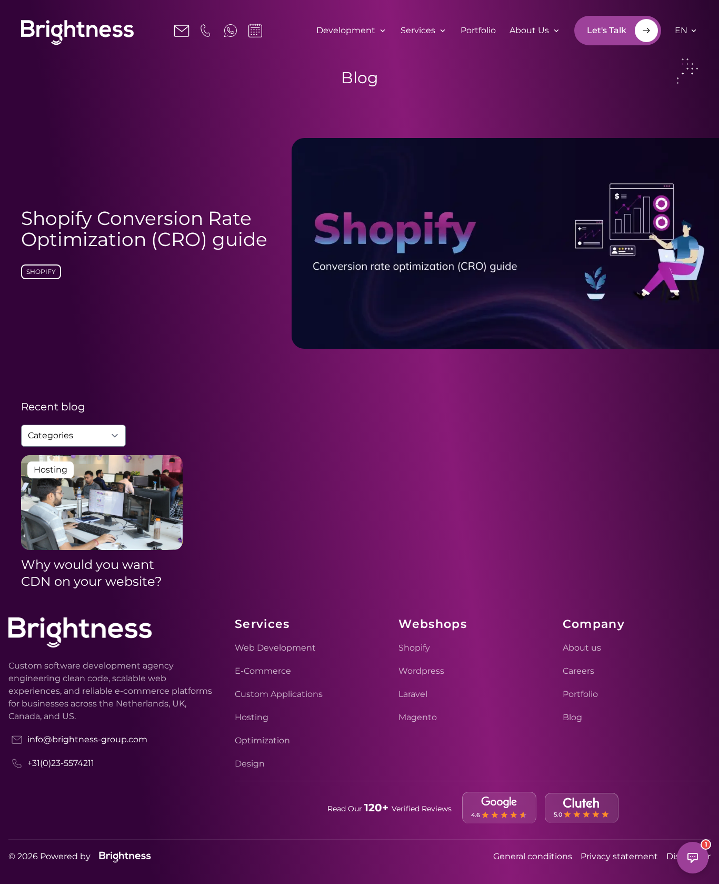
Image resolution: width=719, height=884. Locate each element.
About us (582, 648)
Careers (578, 671)
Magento (417, 717)
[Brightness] (77, 33)
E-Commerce (263, 671)
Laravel (412, 694)
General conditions (532, 856)
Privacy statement (619, 856)
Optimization (262, 740)
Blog (572, 717)
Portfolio (580, 694)
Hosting (251, 717)
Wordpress (421, 671)
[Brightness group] (125, 856)
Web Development (275, 648)
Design (250, 764)
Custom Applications (279, 694)
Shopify (41, 272)
